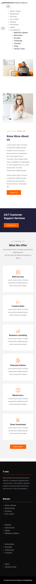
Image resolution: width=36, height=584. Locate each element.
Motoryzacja (9, 544)
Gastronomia (9, 527)
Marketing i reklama (12, 533)
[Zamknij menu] (8, 6)
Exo (19, 580)
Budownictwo (10, 508)
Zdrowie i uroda (10, 567)
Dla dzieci (8, 511)
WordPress (28, 580)
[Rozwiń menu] (3, 28)
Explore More (18, 447)
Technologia (9, 550)
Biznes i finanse (10, 505)
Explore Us (14, 192)
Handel (7, 530)
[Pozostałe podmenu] (18, 30)
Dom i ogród (9, 514)
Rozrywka (8, 547)
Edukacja (8, 525)
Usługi (7, 564)
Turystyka (8, 552)
